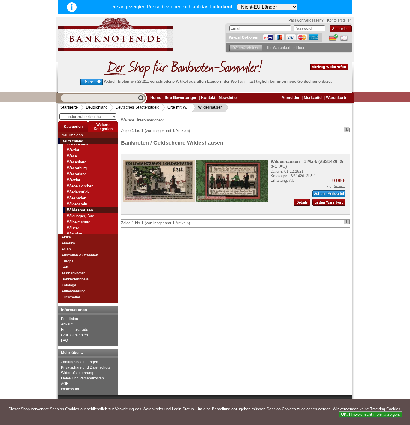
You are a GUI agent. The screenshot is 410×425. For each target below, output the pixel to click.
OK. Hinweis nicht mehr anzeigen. (370, 414)
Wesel (72, 156)
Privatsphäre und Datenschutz (85, 367)
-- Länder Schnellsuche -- (88, 116)
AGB (64, 384)
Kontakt (208, 97)
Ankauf (66, 324)
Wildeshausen (210, 107)
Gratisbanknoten (74, 335)
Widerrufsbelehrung (77, 373)
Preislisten (69, 319)
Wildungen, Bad (80, 216)
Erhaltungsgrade (74, 330)
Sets (65, 267)
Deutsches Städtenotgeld (137, 107)
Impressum (70, 389)
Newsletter (228, 97)
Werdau (73, 150)
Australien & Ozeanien (80, 255)
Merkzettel (313, 97)
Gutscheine (71, 297)
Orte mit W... (178, 107)
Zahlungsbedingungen (79, 362)
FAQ (64, 340)
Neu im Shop (72, 135)
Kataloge (69, 285)
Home (155, 97)
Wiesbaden (76, 198)
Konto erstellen (339, 20)
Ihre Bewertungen (181, 97)
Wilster (73, 228)
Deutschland (96, 107)
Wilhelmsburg (78, 222)
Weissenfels (77, 144)
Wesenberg (76, 162)
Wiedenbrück (78, 192)
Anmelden (291, 97)
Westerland (76, 174)
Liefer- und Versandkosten (82, 378)
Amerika (68, 243)
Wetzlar (73, 180)
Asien (66, 249)
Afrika (66, 237)
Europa (68, 261)
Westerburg (77, 168)
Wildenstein (77, 204)
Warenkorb (336, 97)
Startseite (69, 107)
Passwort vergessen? (306, 20)
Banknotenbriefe (75, 279)
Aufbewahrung (74, 291)
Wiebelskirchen (80, 186)
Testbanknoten (74, 273)
